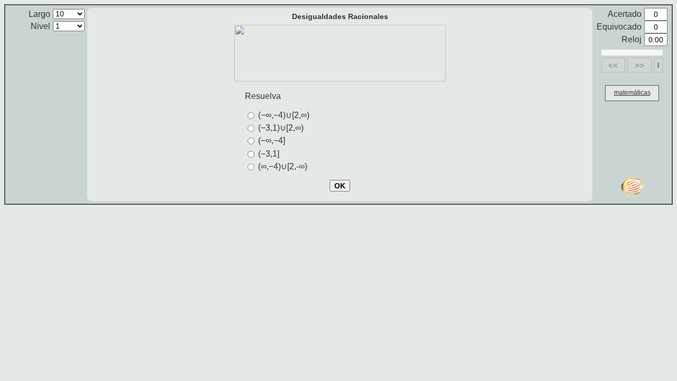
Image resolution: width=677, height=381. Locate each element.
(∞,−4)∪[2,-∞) (282, 166)
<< (613, 65)
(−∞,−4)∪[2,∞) (283, 115)
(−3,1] (268, 153)
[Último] (658, 65)
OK (339, 186)
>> (639, 65)
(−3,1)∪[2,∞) (281, 127)
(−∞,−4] (271, 140)
